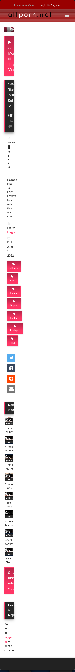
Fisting (14, 292)
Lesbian (14, 317)
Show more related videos (11, 580)
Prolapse (15, 330)
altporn (14, 268)
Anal (12, 280)
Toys (12, 342)
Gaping (14, 305)
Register (55, 5)
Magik (11, 232)
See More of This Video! (11, 59)
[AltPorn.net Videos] (31, 16)
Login (43, 5)
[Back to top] (64, 661)
